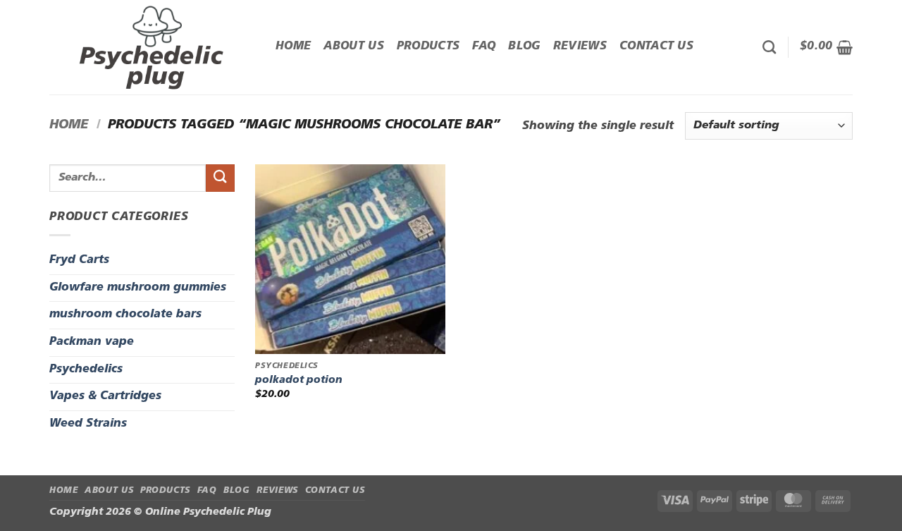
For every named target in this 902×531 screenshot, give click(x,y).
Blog (524, 46)
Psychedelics (86, 369)
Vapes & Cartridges (105, 396)
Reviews (580, 46)
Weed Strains (88, 423)
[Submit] (220, 178)
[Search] (769, 47)
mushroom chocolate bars (125, 314)
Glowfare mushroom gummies (137, 287)
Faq (483, 46)
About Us (353, 46)
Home (293, 46)
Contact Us (656, 46)
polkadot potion (298, 380)
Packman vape (91, 342)
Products (428, 46)
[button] (826, 47)
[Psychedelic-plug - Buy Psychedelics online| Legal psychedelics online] (151, 47)
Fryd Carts (79, 260)
